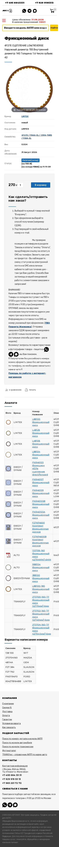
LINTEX (24, 116)
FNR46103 (38, 462)
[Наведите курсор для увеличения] (29, 89)
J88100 (36, 575)
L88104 (36, 451)
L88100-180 (38, 586)
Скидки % (6, 707)
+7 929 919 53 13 (11, 779)
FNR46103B (38, 501)
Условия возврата (11, 723)
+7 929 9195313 (44, 2)
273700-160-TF (40, 597)
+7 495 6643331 (14, 2)
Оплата (6, 715)
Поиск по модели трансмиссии (17, 746)
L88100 (36, 419)
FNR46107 (38, 479)
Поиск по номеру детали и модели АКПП (22, 738)
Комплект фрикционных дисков (40, 528)
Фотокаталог (9, 750)
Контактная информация (15, 766)
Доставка (7, 711)
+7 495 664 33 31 (12, 775)
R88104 (36, 564)
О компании (8, 703)
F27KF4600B (39, 536)
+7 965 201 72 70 (11, 783)
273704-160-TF (40, 624)
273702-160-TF (40, 610)
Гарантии (7, 719)
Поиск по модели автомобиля (17, 742)
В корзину (40, 185)
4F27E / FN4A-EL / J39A (33, 135)
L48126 (36, 430)
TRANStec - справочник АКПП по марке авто (24, 754)
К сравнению (15, 390)
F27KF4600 (38, 522)
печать (32, 390)
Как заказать (9, 727)
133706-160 (38, 550)
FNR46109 (38, 490)
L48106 (36, 440)
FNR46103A (38, 512)
